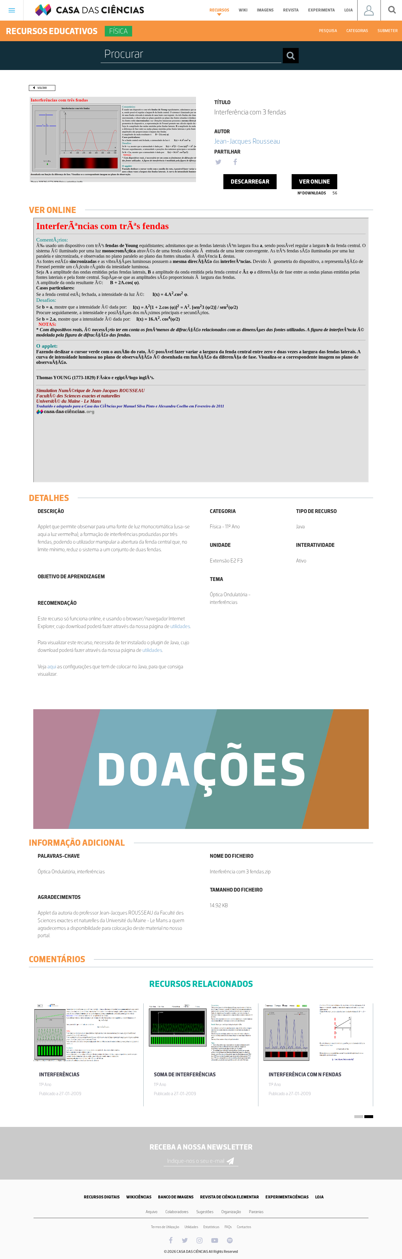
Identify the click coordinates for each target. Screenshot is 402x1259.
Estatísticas (211, 1227)
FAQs (228, 1227)
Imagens (265, 10)
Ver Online (314, 181)
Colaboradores (176, 1211)
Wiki (243, 10)
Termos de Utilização (165, 1227)
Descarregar (250, 181)
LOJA (319, 1197)
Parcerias (256, 1211)
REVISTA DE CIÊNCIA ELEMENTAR (229, 1197)
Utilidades (191, 1227)
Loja (348, 10)
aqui (51, 666)
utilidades (180, 626)
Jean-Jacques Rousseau (247, 141)
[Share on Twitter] (218, 162)
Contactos (244, 1227)
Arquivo (151, 1211)
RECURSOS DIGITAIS (102, 1197)
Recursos (219, 10)
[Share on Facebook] (235, 162)
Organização (231, 1211)
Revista (291, 10)
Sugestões (204, 1211)
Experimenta (321, 10)
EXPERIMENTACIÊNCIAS (287, 1197)
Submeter (388, 30)
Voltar (42, 88)
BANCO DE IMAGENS (176, 1197)
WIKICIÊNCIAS (139, 1197)
